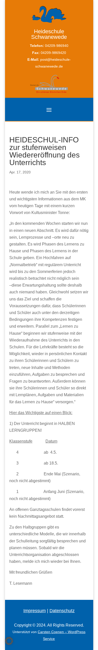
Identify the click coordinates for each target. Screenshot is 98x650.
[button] (9, 641)
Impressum (34, 610)
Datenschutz (62, 610)
